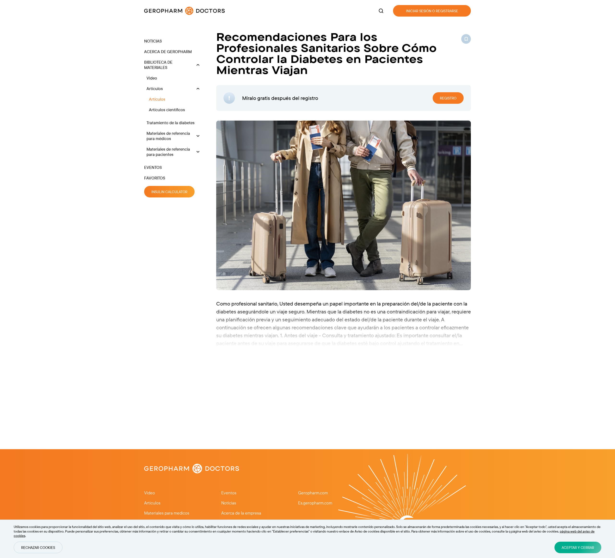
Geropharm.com (313, 493)
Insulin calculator (169, 192)
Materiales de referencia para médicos (168, 136)
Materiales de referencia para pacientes (168, 152)
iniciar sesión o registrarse (432, 11)
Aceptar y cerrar (578, 547)
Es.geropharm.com (315, 503)
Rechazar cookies (38, 547)
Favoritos (154, 177)
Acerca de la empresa (241, 513)
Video (152, 77)
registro (448, 98)
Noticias (153, 40)
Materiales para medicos (166, 513)
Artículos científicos (167, 109)
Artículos (155, 88)
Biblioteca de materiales (158, 65)
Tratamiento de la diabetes (171, 122)
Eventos (153, 167)
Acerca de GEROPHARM (168, 51)
